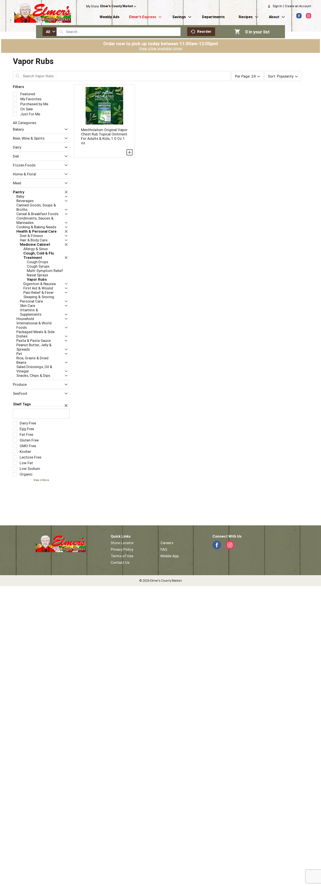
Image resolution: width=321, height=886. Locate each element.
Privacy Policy (122, 549)
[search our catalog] (61, 31)
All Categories (24, 123)
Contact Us (120, 562)
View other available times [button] (160, 48)
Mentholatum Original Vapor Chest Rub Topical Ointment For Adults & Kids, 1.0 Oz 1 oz (104, 136)
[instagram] (308, 15)
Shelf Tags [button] (22, 404)
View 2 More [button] (41, 480)
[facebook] (299, 15)
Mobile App (169, 556)
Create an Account (298, 6)
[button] (118, 6)
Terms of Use (122, 556)
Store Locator (122, 543)
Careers (166, 543)
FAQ (163, 549)
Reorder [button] (204, 31)
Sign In (277, 6)
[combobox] (50, 31)
